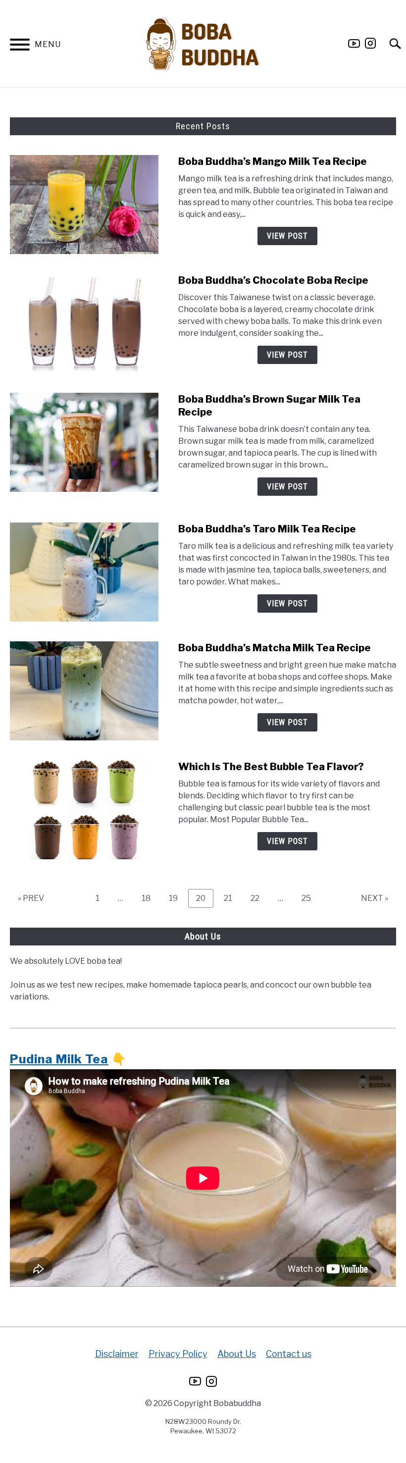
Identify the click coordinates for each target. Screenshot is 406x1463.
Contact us (288, 1354)
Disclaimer (117, 1354)
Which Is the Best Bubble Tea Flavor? (271, 767)
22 (258, 898)
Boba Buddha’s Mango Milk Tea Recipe (272, 161)
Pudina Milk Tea (59, 1059)
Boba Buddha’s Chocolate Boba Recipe (273, 280)
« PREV (31, 898)
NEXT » (374, 898)
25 (310, 898)
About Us (236, 1354)
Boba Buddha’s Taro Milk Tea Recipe (267, 529)
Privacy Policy (178, 1354)
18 (149, 898)
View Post (287, 236)
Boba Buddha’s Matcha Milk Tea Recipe (274, 648)
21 (231, 898)
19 (177, 898)
